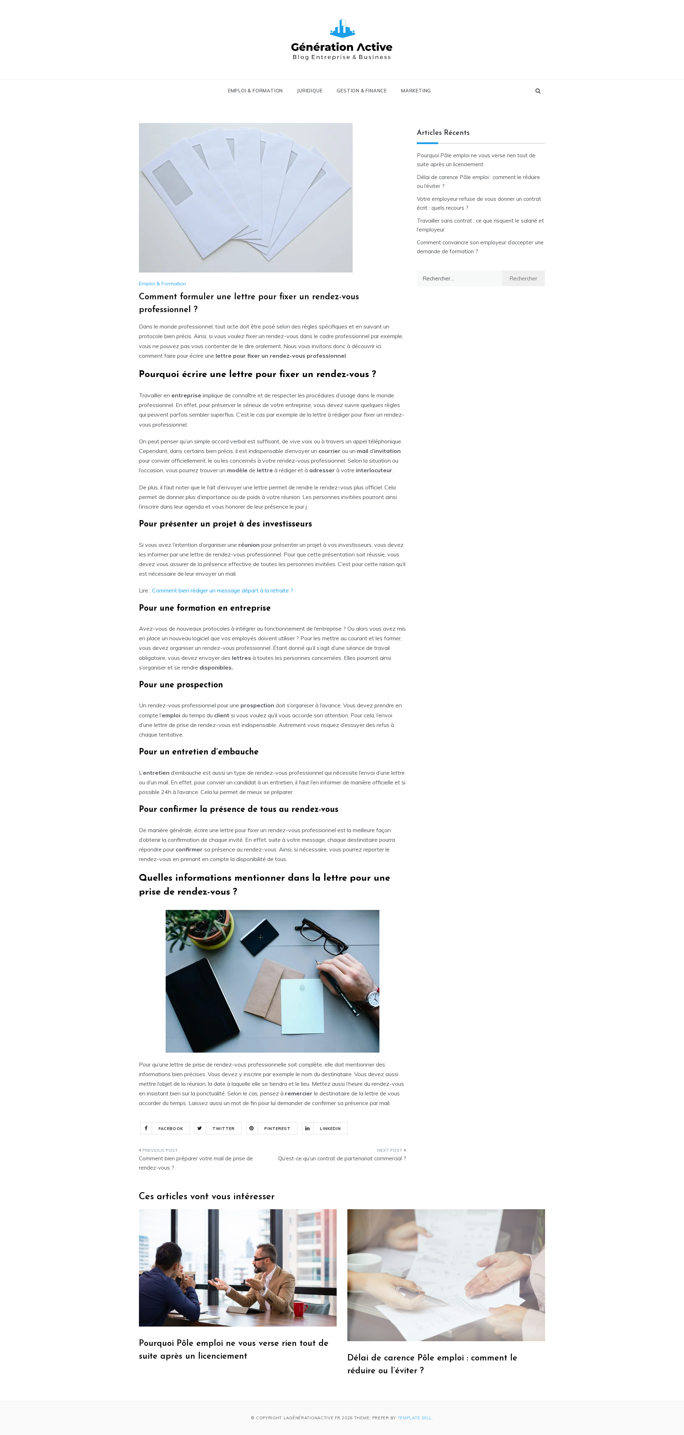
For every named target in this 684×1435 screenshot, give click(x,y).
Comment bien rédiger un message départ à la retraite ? (222, 590)
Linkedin (330, 1128)
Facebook (171, 1128)
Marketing (416, 90)
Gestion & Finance (362, 90)
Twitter (223, 1128)
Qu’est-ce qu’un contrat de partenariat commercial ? (342, 1158)
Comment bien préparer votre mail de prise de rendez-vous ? (196, 1163)
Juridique (309, 90)
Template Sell (415, 1417)
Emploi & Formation (255, 90)
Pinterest (277, 1128)
